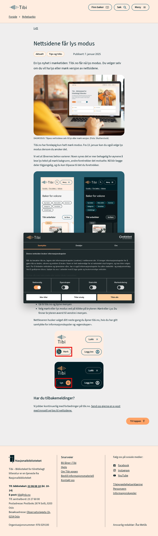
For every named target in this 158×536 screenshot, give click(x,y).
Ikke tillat (43, 297)
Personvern (119, 489)
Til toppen (135, 421)
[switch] (65, 287)
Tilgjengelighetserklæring (128, 484)
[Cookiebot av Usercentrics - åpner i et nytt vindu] (121, 237)
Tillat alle (114, 297)
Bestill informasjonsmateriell (77, 476)
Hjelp (64, 467)
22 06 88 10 (34, 486)
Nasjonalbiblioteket (20, 478)
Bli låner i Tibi (68, 463)
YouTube (123, 475)
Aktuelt (40, 54)
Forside (13, 17)
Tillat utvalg (79, 297)
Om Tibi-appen (69, 472)
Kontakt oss (68, 480)
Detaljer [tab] (79, 246)
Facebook (123, 465)
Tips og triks (55, 54)
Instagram (124, 470)
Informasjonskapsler (125, 493)
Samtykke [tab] (42, 246)
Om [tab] (116, 246)
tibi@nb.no (24, 495)
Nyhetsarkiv (29, 17)
